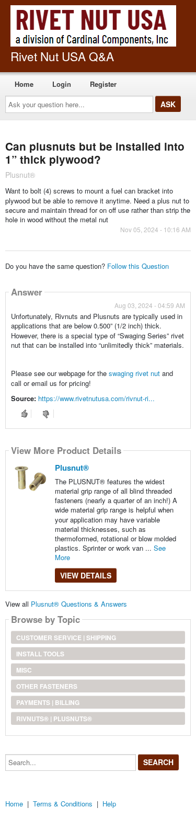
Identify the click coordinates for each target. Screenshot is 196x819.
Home (24, 84)
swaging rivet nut (135, 373)
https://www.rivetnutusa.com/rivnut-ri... (96, 398)
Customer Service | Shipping (66, 637)
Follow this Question (138, 266)
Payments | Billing (47, 702)
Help (109, 804)
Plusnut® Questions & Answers (79, 604)
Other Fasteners (46, 686)
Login (61, 84)
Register (103, 84)
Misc (24, 670)
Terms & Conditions (63, 804)
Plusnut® (72, 467)
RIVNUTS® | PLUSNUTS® (54, 718)
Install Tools (40, 653)
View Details (85, 575)
